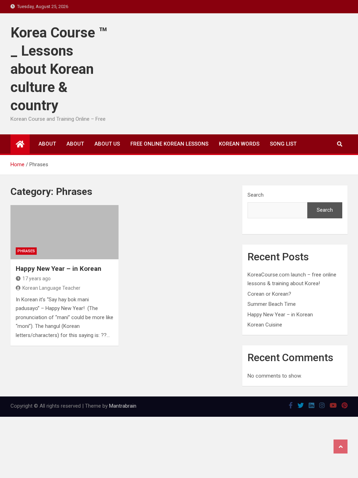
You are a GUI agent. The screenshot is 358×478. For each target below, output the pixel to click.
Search (256, 195)
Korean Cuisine (265, 325)
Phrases (26, 251)
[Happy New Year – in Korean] (64, 232)
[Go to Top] (341, 447)
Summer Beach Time (272, 304)
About (47, 144)
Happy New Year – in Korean (58, 269)
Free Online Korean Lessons (169, 144)
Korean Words (239, 144)
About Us (107, 144)
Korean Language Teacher (51, 288)
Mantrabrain (122, 406)
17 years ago (36, 278)
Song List (283, 144)
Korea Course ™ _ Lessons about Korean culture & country (58, 69)
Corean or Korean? (269, 294)
